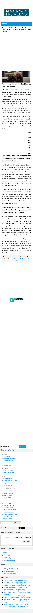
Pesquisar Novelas (8, 571)
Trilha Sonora (8, 519)
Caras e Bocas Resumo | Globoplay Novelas (16, 582)
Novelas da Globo (9, 505)
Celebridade (7, 497)
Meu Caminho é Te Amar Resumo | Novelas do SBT (18, 599)
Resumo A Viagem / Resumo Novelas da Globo (17, 585)
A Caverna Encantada (10, 480)
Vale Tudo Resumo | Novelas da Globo (14, 589)
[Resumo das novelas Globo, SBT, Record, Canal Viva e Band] (16, 8)
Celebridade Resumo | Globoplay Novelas (15, 584)
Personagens (7, 516)
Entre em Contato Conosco (11, 568)
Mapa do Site (7, 569)
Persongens (6, 554)
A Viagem (6, 463)
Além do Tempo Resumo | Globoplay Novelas (16, 580)
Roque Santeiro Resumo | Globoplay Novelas (16, 596)
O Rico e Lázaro (8, 470)
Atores (5, 552)
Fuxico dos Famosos (9, 559)
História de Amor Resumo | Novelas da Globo (16, 591)
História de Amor (8, 460)
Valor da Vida (7, 485)
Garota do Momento (9, 458)
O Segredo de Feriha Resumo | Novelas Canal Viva (18, 604)
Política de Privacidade (9, 573)
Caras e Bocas (8, 500)
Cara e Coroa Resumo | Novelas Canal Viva (16, 606)
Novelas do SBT (8, 507)
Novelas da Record (9, 509)
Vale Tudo (6, 456)
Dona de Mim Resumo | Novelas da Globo (15, 587)
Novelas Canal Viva (9, 512)
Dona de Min (7, 465)
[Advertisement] (16, 50)
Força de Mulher (8, 473)
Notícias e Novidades (9, 560)
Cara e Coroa (7, 495)
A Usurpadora (7, 478)
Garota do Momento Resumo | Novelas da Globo (17, 597)
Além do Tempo (8, 491)
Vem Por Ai (6, 557)
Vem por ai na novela (10, 514)
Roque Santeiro (8, 493)
